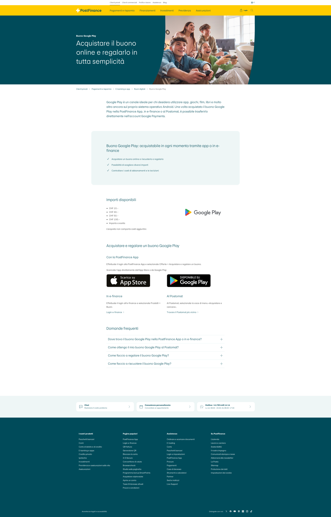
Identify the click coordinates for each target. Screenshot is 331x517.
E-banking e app (123, 89)
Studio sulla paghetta (132, 469)
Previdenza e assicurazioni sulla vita (94, 465)
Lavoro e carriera (218, 443)
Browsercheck (129, 465)
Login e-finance (130, 443)
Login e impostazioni (176, 454)
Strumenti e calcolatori (176, 473)
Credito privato (85, 454)
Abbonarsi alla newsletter (222, 458)
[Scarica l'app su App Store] (135, 280)
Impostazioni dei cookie (221, 473)
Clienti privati (115, 2)
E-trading (171, 443)
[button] (252, 10)
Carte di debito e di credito (90, 447)
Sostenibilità (216, 447)
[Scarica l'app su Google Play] (196, 280)
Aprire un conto (129, 480)
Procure (170, 461)
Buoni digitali (139, 89)
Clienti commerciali (129, 2)
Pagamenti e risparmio (101, 89)
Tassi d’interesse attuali (133, 484)
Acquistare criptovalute (133, 476)
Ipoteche (83, 458)
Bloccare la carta (130, 454)
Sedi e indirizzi (173, 480)
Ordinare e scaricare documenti (181, 439)
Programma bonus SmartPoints (136, 473)
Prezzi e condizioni (131, 488)
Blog (165, 2)
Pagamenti (171, 465)
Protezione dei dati (219, 469)
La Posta (214, 461)
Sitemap (214, 465)
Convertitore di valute (132, 461)
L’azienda (215, 439)
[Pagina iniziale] (88, 10)
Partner (170, 476)
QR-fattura (127, 447)
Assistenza (157, 2)
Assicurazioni (84, 469)
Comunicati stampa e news (223, 454)
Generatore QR (129, 450)
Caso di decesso (174, 469)
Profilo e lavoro (145, 2)
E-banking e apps (86, 450)
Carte (169, 447)
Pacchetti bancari (86, 439)
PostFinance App (130, 439)
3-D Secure (128, 458)
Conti (81, 443)
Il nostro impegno (218, 450)
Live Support (172, 484)
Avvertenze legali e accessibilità (94, 511)
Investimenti (84, 461)
